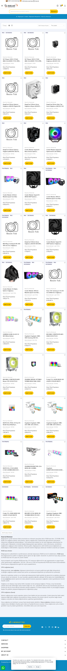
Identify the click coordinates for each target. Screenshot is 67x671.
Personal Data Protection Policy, (21, 661)
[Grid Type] (9, 25)
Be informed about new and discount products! (16, 630)
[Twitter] (46, 627)
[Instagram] (52, 627)
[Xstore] (11, 6)
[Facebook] (42, 627)
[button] (4, 25)
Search (55, 11)
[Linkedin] (58, 627)
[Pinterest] (49, 627)
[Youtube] (55, 627)
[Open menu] (2, 6)
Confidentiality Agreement (37, 661)
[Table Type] (12, 25)
